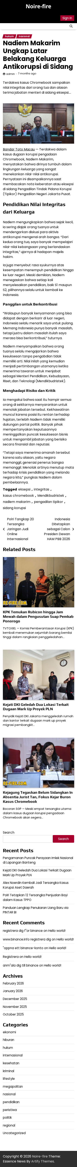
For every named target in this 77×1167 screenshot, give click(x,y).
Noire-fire (38, 6)
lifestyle (9, 1078)
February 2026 (13, 983)
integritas (41, 489)
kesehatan (11, 1063)
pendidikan (11, 1102)
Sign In (67, 18)
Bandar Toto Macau (19, 149)
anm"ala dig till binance (20, 965)
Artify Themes (42, 1161)
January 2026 (13, 991)
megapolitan (13, 1086)
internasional (13, 1055)
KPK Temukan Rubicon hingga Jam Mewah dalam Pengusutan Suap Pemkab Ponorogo (38, 616)
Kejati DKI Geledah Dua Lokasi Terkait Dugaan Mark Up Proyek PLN (36, 706)
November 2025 (15, 1007)
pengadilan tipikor (48, 501)
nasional (24, 36)
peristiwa (10, 1110)
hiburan (8, 1040)
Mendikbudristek (50, 495)
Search (8, 832)
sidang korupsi (14, 508)
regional (9, 1125)
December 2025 (15, 999)
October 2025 (13, 1014)
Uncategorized (14, 1133)
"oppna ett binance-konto (23, 948)
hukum (9, 36)
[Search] (71, 26)
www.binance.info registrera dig (27, 939)
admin (10, 74)
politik (7, 1117)
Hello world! (57, 930)
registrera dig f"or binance (23, 930)
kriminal (8, 1071)
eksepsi (24, 489)
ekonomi (9, 1032)
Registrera (11, 957)
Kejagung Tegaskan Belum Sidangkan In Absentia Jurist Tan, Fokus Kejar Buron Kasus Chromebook (38, 797)
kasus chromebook (18, 495)
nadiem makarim (16, 501)
